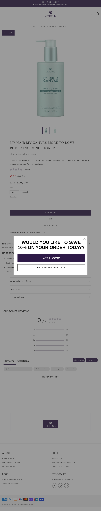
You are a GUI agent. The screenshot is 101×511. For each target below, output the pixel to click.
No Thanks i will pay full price (51, 267)
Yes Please (51, 258)
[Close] (84, 239)
